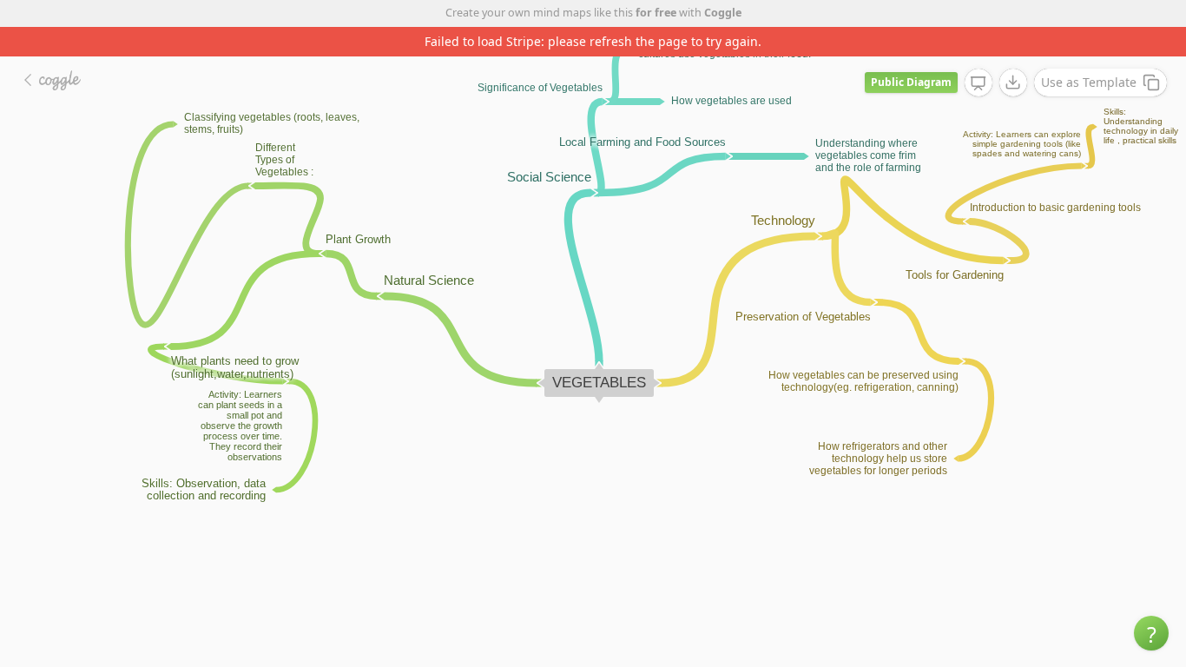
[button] (1151, 633)
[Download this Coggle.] (1013, 82)
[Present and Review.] (978, 83)
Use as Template (1089, 82)
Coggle (722, 12)
